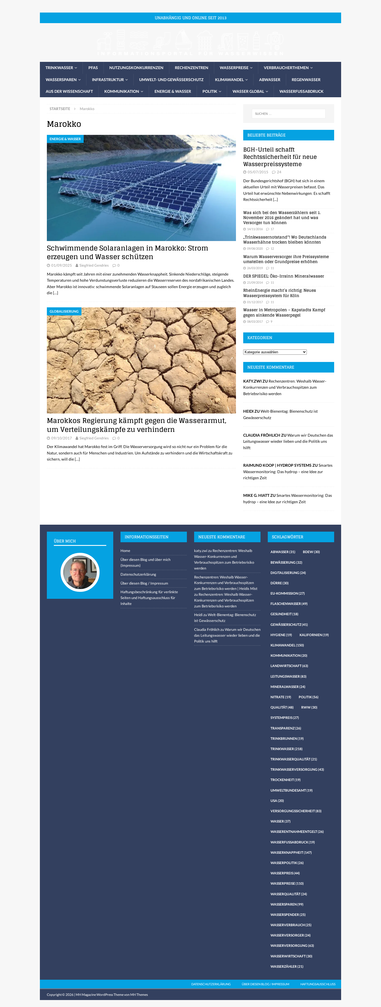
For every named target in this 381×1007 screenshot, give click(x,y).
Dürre (280, 583)
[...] (275, 199)
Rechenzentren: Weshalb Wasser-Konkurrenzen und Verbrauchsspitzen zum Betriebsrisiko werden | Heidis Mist (225, 583)
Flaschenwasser (289, 604)
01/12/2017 (255, 302)
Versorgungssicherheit (296, 811)
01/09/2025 (61, 265)
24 (279, 172)
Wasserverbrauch (291, 925)
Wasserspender (288, 915)
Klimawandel (229, 79)
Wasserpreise (234, 67)
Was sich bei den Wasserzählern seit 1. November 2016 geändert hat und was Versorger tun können (282, 217)
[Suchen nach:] (289, 113)
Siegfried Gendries (94, 265)
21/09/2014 (255, 282)
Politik (209, 91)
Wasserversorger (291, 935)
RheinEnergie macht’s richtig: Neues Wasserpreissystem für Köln (279, 293)
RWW (309, 707)
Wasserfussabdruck (301, 91)
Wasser (281, 821)
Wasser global (248, 91)
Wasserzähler (287, 966)
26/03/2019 (255, 268)
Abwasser (269, 79)
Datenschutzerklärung (138, 574)
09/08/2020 (255, 248)
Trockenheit (286, 780)
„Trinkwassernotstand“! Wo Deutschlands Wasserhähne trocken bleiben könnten (284, 239)
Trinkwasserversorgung (297, 769)
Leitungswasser (289, 676)
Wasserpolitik (287, 863)
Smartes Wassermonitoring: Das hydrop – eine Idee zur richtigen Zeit (287, 471)
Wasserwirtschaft (291, 956)
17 (272, 229)
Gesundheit (284, 614)
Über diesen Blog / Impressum (144, 583)
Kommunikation (121, 91)
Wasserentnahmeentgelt (297, 832)
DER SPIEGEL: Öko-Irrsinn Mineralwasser (283, 276)
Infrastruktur (108, 79)
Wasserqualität (289, 894)
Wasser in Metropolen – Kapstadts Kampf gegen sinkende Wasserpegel (284, 312)
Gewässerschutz (289, 624)
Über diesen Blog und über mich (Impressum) (145, 562)
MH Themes (139, 995)
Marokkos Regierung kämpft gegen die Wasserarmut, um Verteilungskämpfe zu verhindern (136, 425)
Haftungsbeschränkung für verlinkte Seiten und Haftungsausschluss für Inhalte (149, 598)
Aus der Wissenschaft (69, 91)
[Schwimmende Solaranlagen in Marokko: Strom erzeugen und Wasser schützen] (141, 188)
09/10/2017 (61, 438)
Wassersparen (61, 79)
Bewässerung (286, 562)
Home (125, 550)
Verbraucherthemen (286, 67)
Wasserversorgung (292, 945)
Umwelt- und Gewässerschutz (171, 79)
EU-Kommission (288, 593)
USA (277, 801)
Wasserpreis (285, 873)
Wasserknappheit (291, 852)
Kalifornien (314, 635)
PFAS (93, 67)
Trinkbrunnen (287, 738)
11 (272, 268)
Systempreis (285, 718)
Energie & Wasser (173, 91)
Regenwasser (306, 79)
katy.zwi (200, 550)
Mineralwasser (288, 687)
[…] (55, 292)
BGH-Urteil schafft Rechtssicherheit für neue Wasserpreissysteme (280, 157)
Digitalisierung (288, 573)
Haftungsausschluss (318, 984)
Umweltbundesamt (292, 790)
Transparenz (286, 728)
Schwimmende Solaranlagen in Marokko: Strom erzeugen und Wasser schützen (127, 252)
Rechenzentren (191, 67)
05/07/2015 (258, 172)
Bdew (311, 552)
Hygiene (281, 635)
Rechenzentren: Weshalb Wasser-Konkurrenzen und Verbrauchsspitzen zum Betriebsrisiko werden (284, 387)
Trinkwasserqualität (294, 759)
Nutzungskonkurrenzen (136, 67)
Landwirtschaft (289, 666)
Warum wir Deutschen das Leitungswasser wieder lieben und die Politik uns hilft (288, 441)
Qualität (282, 707)
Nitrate (281, 697)
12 (272, 248)
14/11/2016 (255, 229)
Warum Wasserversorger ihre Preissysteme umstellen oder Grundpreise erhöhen (286, 259)
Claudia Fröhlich (207, 629)
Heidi (198, 614)
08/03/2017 (255, 321)
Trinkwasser (59, 67)
